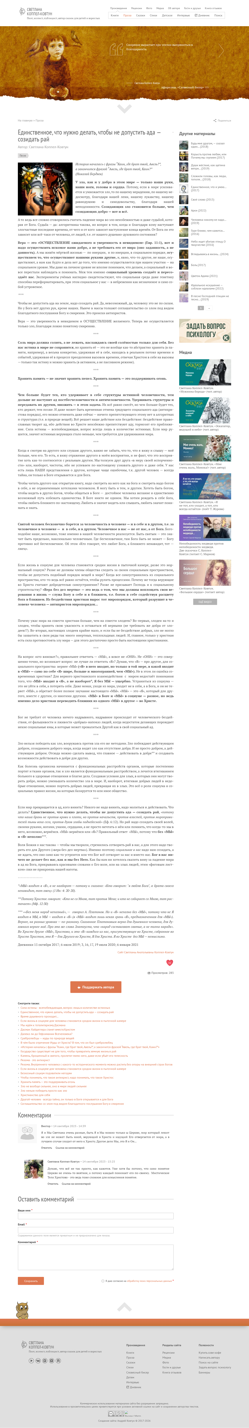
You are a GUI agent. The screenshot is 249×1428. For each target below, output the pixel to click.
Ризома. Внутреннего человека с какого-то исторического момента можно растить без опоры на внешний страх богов (96, 1064)
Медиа (160, 8)
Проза (127, 15)
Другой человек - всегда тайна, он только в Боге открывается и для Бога (67, 1099)
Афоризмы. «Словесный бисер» (182, 87)
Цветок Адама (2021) (204, 276)
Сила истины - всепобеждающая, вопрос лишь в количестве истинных (65, 1007)
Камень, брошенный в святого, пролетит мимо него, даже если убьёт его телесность (74, 1055)
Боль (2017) (198, 265)
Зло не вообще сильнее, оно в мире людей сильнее (54, 1086)
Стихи (153, 15)
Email (21, 1224)
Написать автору (209, 1357)
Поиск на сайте (208, 1362)
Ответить (46, 1147)
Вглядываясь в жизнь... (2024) (209, 254)
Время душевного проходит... (39, 1016)
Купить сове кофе (210, 1352)
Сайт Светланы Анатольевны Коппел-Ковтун (146, 952)
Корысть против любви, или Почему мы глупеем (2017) (208, 155)
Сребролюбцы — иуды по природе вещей (47, 1038)
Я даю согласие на (139, 1281)
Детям (130, 1377)
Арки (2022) (198, 210)
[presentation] (221, 50)
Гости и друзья (192, 8)
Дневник (204, 15)
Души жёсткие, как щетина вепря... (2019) (208, 166)
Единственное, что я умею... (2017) (208, 188)
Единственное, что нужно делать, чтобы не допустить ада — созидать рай (67, 1012)
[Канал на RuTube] (58, 1360)
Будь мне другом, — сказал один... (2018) (208, 144)
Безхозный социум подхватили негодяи (46, 1073)
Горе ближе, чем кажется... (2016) (207, 232)
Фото (149, 8)
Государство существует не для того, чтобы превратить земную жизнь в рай (68, 1051)
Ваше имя (24, 1210)
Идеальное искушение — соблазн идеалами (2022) (207, 286)
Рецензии (136, 8)
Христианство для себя (35, 1095)
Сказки (140, 15)
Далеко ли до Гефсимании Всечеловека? (46, 1034)
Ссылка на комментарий (70, 1147)
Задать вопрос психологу (215, 1367)
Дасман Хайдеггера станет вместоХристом (48, 1029)
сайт (157, 1406)
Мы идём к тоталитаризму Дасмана (43, 1025)
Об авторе (174, 8)
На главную (25, 120)
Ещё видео (205, 602)
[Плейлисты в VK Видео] (44, 1360)
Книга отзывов (213, 8)
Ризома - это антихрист (35, 1060)
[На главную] (22, 11)
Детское (167, 15)
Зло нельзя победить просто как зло (44, 1090)
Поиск (218, 15)
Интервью (183, 15)
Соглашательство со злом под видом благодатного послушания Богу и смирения (72, 1103)
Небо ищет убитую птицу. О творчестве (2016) (208, 243)
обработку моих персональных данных (149, 1281)
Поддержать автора (97, 987)
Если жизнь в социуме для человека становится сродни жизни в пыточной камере (73, 1021)
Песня (23, 155)
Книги (115, 15)
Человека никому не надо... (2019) (208, 221)
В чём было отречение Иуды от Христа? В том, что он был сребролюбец (67, 1042)
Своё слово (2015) (202, 199)
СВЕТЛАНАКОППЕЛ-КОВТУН (39, 11)
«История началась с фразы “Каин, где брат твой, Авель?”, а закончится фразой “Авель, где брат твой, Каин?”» (90, 1047)
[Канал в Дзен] (51, 1360)
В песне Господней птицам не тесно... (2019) (210, 297)
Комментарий (27, 1242)
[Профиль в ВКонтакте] (38, 1360)
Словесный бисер (137, 1372)
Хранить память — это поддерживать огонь (48, 1082)
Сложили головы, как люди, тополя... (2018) (208, 177)
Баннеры (204, 1372)
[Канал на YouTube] (31, 1360)
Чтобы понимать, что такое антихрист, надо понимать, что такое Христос (67, 1077)
